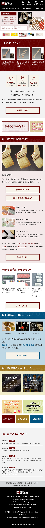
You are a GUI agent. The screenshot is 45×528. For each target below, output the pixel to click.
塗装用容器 (31, 244)
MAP (37, 496)
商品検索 (29, 4)
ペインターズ (22, 246)
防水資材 (17, 8)
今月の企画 (5, 8)
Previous (2, 21)
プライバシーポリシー (34, 512)
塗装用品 (11, 8)
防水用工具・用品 (28, 345)
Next (42, 21)
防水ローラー (6, 345)
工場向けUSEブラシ (27, 8)
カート (35, 4)
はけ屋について (9, 512)
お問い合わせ (22, 419)
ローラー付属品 (21, 244)
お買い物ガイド (8, 419)
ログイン (23, 4)
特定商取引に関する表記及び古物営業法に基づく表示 (22, 518)
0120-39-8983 (18, 499)
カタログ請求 (37, 419)
